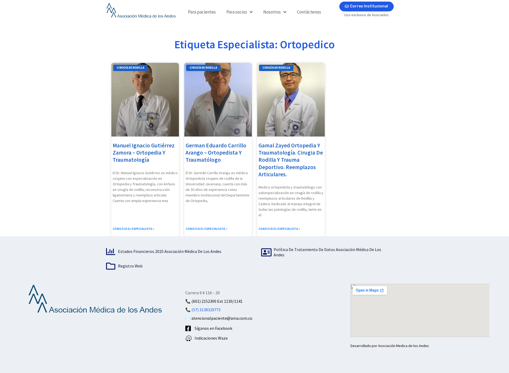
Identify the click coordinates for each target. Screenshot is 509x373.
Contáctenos (309, 12)
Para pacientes (202, 12)
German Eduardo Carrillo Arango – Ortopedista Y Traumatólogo (216, 153)
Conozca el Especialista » (133, 229)
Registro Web (130, 266)
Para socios (236, 12)
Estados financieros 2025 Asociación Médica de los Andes (169, 251)
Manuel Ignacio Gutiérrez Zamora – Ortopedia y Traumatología (143, 153)
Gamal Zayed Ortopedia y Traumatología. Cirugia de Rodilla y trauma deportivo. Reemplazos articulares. (290, 160)
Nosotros (272, 12)
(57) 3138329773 (206, 309)
